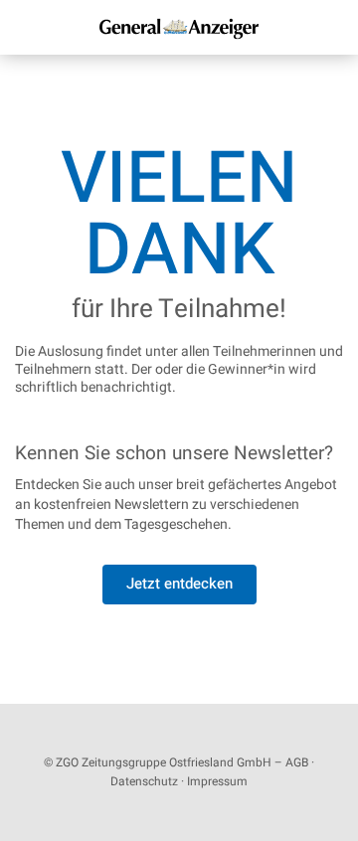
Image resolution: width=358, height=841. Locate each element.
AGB (296, 762)
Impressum (217, 781)
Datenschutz (144, 781)
